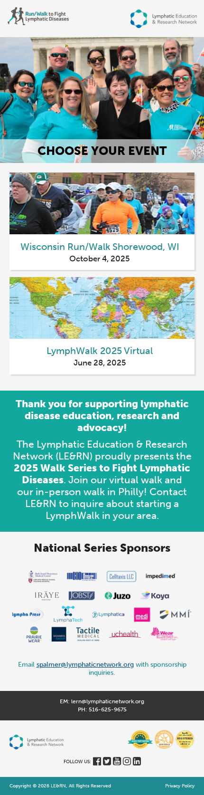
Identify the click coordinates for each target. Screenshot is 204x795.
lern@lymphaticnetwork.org (107, 701)
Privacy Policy (180, 786)
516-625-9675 (108, 709)
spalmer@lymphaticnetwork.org (85, 665)
